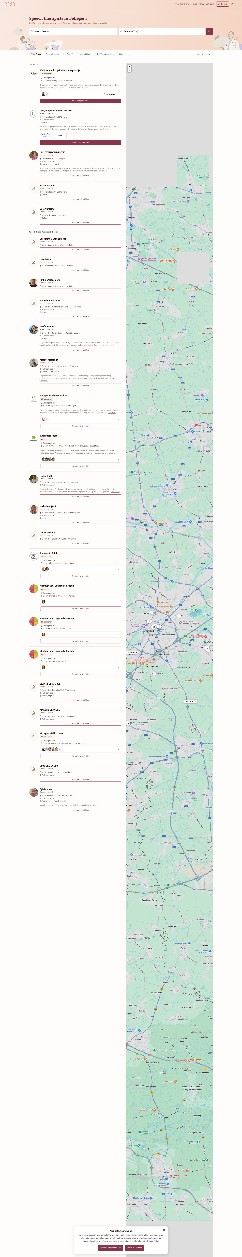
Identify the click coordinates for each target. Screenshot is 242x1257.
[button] (179, 616)
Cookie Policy (153, 1241)
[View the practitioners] (80, 419)
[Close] (164, 1230)
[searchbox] (73, 31)
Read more (104, 129)
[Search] (209, 31)
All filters (37, 54)
